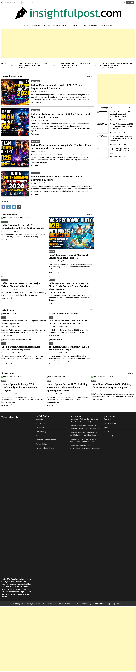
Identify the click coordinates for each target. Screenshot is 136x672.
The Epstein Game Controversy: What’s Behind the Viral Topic (64, 64)
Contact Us (106, 25)
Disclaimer (40, 427)
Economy (36, 25)
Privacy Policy (41, 444)
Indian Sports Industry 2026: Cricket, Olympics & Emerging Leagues (19, 387)
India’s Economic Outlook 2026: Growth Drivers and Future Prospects (69, 256)
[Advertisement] (68, 43)
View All (89, 76)
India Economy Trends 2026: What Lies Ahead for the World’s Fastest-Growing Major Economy (69, 286)
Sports (47, 25)
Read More (35, 102)
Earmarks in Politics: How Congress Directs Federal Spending (84, 420)
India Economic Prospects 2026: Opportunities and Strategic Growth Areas (22, 226)
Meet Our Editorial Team (46, 440)
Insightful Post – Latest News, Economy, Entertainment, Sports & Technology (60, 603)
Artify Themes (116, 603)
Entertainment (60, 25)
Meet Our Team (91, 25)
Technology (75, 25)
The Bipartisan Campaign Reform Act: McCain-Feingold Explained (23, 64)
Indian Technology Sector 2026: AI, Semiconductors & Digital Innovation (121, 126)
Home (38, 435)
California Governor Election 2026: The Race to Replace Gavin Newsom (69, 322)
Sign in (130, 2)
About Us (39, 419)
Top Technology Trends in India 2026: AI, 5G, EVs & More (120, 151)
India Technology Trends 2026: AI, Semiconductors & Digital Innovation (121, 138)
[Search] (124, 2)
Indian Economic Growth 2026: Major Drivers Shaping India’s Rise (20, 284)
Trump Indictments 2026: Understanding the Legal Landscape (107, 64)
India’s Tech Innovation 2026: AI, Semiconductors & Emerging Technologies (121, 114)
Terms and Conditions (45, 448)
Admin (35, 91)
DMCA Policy (41, 431)
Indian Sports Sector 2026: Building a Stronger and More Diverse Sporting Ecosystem (67, 387)
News (26, 25)
